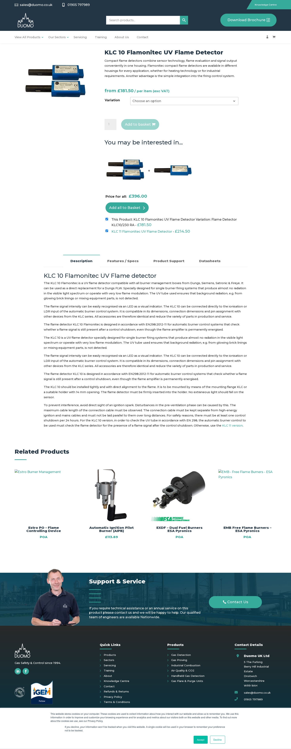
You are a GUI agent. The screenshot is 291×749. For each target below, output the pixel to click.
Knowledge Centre (266, 4)
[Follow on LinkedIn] (18, 671)
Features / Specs (123, 261)
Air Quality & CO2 (182, 670)
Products (110, 654)
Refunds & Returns (116, 691)
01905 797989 (79, 5)
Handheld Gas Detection (187, 675)
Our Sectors (57, 37)
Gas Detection (181, 654)
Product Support (168, 261)
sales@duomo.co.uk (36, 5)
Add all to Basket (124, 208)
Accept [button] (200, 739)
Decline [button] (217, 739)
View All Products (27, 37)
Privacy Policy (113, 696)
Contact (142, 37)
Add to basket (138, 124)
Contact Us (237, 602)
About (108, 675)
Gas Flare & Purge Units (187, 681)
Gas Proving (179, 660)
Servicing (80, 37)
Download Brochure (246, 20)
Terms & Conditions (117, 701)
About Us (122, 37)
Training (101, 37)
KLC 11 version (232, 425)
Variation (112, 100)
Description (81, 261)
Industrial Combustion (185, 665)
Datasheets (210, 261)
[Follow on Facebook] (26, 671)
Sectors (109, 660)
